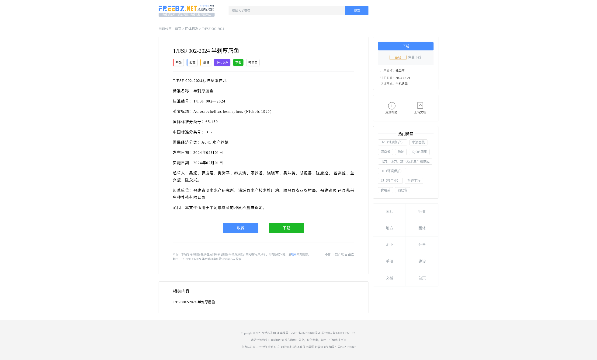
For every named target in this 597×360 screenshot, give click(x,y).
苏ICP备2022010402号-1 (305, 333)
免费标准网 (269, 333)
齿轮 (401, 152)
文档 (389, 278)
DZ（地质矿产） (393, 142)
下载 (286, 228)
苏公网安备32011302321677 (338, 333)
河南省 (385, 152)
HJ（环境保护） (392, 171)
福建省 (402, 190)
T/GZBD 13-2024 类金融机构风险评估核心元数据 (211, 259)
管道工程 (413, 180)
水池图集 (418, 142)
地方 (389, 228)
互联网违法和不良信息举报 (297, 347)
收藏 (240, 228)
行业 (422, 212)
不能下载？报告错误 (339, 254)
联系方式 (273, 347)
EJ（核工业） (390, 180)
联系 (294, 254)
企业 (389, 245)
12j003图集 (419, 152)
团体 (422, 228)
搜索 (357, 11)
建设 (422, 261)
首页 (178, 29)
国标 (389, 212)
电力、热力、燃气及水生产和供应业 (405, 162)
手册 (389, 261)
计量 (422, 245)
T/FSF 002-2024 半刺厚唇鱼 (194, 302)
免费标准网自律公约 (254, 347)
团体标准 (191, 29)
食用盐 (385, 190)
